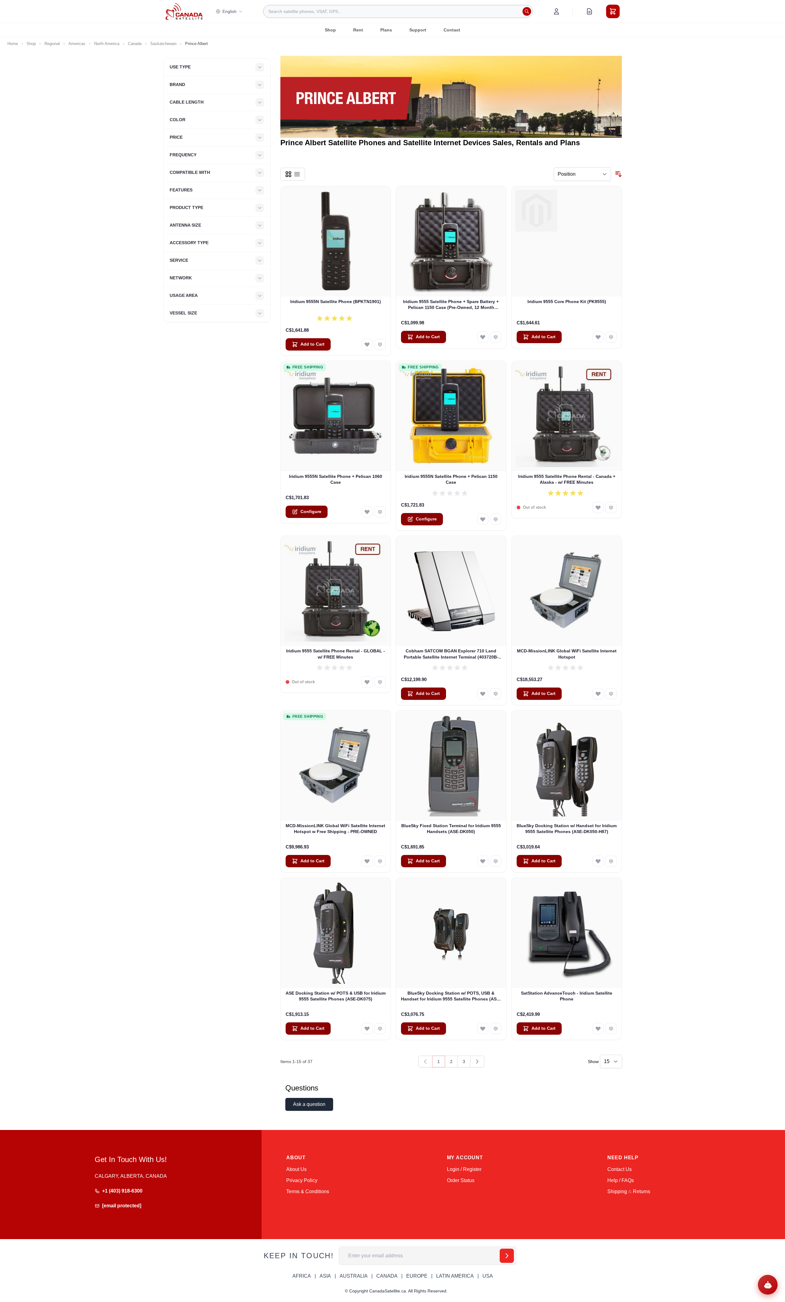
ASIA (325, 1276)
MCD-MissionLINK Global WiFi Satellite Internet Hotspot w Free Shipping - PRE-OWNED (335, 828)
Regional (52, 43)
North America (106, 43)
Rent (358, 29)
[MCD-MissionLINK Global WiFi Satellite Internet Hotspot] (567, 591)
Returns (641, 1191)
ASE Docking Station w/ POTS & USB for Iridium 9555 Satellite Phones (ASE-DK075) (336, 996)
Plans (386, 29)
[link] (425, 1061)
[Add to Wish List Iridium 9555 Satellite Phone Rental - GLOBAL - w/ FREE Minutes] (367, 682)
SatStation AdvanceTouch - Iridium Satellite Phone (566, 996)
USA (487, 1276)
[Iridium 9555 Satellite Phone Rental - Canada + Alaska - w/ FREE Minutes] (567, 416)
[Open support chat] (768, 1285)
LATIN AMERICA (455, 1276)
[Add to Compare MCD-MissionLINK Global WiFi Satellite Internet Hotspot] (611, 693)
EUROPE (417, 1276)
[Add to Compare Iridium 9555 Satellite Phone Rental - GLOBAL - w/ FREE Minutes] (380, 682)
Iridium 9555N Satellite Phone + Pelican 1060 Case (335, 479)
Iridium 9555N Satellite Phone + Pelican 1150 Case (451, 479)
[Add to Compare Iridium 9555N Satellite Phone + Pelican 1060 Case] (380, 511)
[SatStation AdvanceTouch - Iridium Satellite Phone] (567, 933)
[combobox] (398, 11)
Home (12, 43)
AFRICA (301, 1276)
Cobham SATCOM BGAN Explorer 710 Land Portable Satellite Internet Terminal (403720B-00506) (451, 654)
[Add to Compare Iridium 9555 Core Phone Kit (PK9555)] (611, 337)
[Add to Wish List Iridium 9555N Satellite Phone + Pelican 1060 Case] (367, 511)
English (229, 11)
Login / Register (464, 1169)
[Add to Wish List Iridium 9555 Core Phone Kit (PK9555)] (598, 337)
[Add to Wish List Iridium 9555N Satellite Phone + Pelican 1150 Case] (482, 519)
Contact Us (619, 1169)
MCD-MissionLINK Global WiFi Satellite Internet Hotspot (567, 653)
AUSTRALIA (354, 1276)
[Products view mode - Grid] (288, 174)
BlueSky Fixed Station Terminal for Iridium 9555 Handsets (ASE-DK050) (451, 828)
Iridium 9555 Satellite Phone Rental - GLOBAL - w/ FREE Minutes (335, 653)
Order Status (460, 1180)
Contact (452, 29)
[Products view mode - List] (297, 174)
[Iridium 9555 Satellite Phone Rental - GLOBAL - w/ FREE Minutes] (336, 591)
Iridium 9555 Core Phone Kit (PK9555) (566, 301)
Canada (135, 43)
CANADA (387, 1276)
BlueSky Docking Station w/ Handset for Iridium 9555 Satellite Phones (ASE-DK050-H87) (567, 828)
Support (417, 29)
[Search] (527, 11)
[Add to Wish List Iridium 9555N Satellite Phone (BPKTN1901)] (367, 344)
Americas (76, 43)
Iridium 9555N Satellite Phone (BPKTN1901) (335, 301)
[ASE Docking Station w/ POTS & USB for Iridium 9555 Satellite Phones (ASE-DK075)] (336, 933)
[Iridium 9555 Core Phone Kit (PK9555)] (567, 241)
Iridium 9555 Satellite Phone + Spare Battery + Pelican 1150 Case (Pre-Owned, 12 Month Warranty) (451, 305)
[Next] (477, 1061)
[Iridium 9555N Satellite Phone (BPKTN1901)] (336, 241)
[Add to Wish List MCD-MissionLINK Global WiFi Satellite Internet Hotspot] (598, 693)
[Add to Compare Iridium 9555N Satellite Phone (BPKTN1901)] (380, 344)
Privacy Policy (301, 1180)
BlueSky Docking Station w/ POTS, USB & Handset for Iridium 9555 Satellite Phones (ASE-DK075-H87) (451, 996)
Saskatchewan (163, 43)
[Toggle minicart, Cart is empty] (613, 11)
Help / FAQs (620, 1180)
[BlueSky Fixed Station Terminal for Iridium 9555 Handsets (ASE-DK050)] (451, 765)
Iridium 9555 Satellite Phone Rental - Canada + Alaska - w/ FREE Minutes (566, 479)
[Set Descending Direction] (618, 174)
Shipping (617, 1191)
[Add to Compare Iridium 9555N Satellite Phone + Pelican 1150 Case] (495, 519)
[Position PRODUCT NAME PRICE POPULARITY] (582, 174)
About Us (296, 1169)
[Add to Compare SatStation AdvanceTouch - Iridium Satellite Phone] (611, 1028)
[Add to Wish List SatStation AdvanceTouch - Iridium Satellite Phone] (598, 1028)
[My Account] (556, 11)
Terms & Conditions (307, 1191)
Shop (330, 29)
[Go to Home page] (184, 11)
